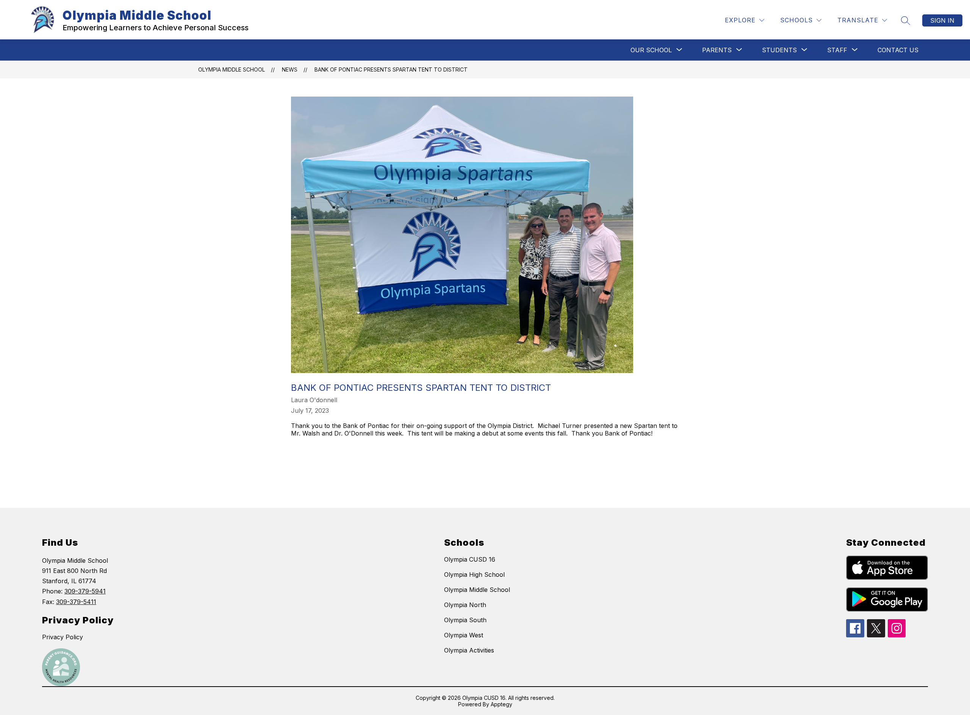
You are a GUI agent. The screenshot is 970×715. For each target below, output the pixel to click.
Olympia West (463, 635)
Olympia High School (474, 574)
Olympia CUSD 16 (469, 559)
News (289, 69)
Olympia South (465, 620)
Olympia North (465, 605)
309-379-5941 (85, 591)
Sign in (942, 20)
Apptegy (501, 704)
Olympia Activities (469, 650)
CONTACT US (898, 50)
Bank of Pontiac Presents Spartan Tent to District (391, 69)
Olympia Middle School (231, 69)
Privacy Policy (62, 637)
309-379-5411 (76, 602)
